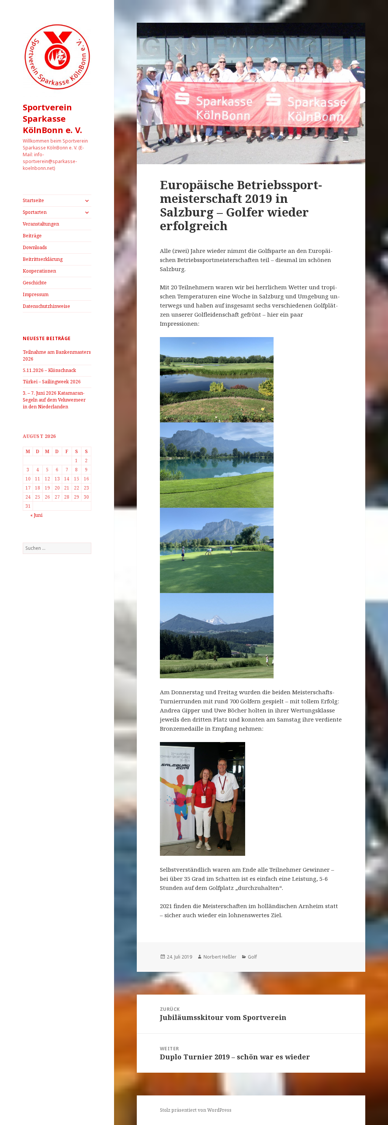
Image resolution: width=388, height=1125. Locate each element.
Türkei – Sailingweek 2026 (52, 381)
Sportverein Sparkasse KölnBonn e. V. (52, 118)
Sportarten (35, 212)
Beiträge (32, 235)
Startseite (33, 200)
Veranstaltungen (41, 224)
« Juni (36, 515)
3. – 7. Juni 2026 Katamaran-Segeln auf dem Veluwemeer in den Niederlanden (54, 400)
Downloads (35, 247)
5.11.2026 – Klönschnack (49, 370)
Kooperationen (39, 271)
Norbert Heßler (219, 957)
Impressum (35, 294)
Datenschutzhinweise (46, 306)
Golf (252, 957)
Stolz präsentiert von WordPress (196, 1110)
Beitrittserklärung (43, 259)
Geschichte (35, 282)
